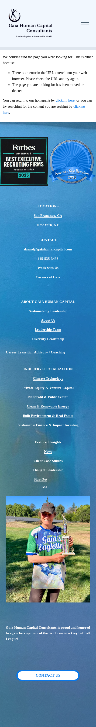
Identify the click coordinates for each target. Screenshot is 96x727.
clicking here (65, 100)
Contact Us (48, 675)
